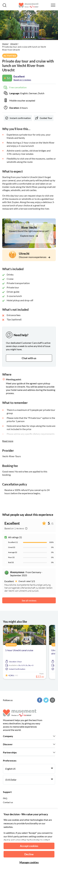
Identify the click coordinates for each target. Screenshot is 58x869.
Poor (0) (11, 557)
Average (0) (12, 552)
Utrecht (13, 44)
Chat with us (29, 358)
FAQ (5, 798)
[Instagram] (52, 700)
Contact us (8, 802)
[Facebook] (39, 700)
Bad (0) (11, 562)
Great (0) (11, 547)
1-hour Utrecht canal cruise (19, 650)
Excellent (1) (13, 542)
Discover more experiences (33, 257)
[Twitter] (46, 700)
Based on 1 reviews (22, 79)
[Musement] (29, 5)
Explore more (27, 235)
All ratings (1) (15, 537)
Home (5, 44)
